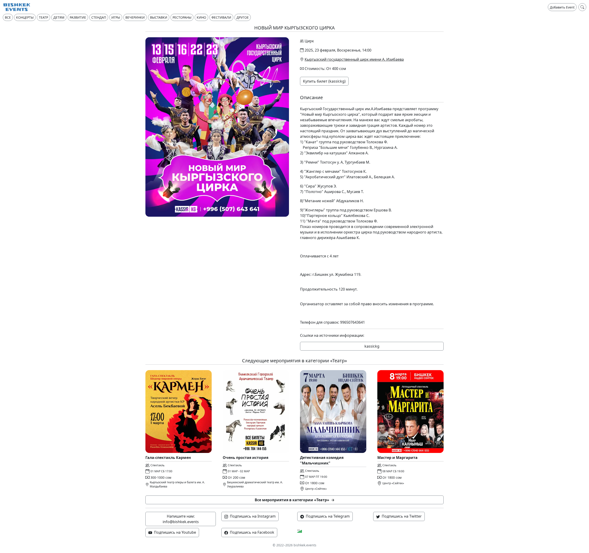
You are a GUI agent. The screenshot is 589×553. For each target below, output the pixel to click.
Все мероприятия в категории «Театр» (295, 499)
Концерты (25, 17)
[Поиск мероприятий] (582, 7)
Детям (58, 17)
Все (8, 17)
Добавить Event (562, 7)
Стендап (98, 17)
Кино (201, 17)
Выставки (158, 17)
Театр (43, 17)
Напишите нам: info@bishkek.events (181, 519)
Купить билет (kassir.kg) (324, 81)
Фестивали (221, 17)
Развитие (78, 17)
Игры (115, 17)
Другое (243, 17)
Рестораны (182, 17)
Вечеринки (135, 17)
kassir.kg (371, 346)
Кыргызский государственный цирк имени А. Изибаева (354, 59)
